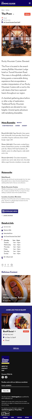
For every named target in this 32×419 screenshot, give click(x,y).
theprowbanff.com (8, 233)
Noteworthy (7, 172)
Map (3, 370)
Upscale (27, 14)
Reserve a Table (7, 230)
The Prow (7, 10)
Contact (5, 368)
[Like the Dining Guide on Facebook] (6, 377)
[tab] (8, 122)
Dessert (24, 125)
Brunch (19, 122)
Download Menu (10, 211)
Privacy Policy (18, 409)
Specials (19, 417)
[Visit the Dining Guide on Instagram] (3, 377)
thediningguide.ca (16, 396)
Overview (5, 417)
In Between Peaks (7, 125)
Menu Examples (8, 122)
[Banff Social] (16, 321)
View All (16, 348)
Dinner (17, 125)
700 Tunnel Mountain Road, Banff (11, 22)
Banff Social (8, 331)
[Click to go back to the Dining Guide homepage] (5, 356)
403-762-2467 (9, 334)
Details (27, 417)
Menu (12, 417)
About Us (4, 366)
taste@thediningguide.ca (8, 409)
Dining (3, 10)
